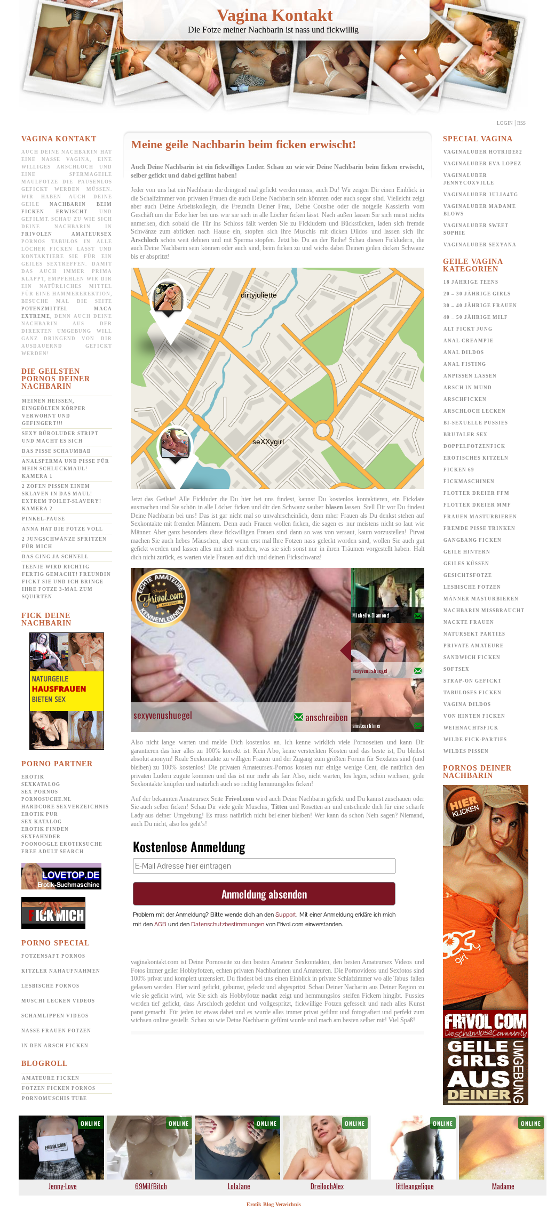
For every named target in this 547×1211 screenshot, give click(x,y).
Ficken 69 (458, 469)
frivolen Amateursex (66, 234)
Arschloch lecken (474, 411)
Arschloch (144, 240)
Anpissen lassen (470, 376)
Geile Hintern (466, 552)
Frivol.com (239, 799)
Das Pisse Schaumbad (56, 451)
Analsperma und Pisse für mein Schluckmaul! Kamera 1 (65, 469)
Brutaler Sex (465, 434)
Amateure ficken (51, 1078)
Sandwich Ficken (472, 657)
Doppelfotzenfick (474, 446)
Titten (279, 807)
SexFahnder (41, 836)
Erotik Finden (45, 829)
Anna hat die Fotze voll (62, 529)
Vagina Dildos (467, 704)
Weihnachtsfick (470, 728)
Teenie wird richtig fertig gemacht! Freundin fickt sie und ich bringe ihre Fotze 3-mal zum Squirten (66, 581)
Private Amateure (473, 645)
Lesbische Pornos (50, 986)
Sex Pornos (39, 792)
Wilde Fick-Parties (475, 739)
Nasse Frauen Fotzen (56, 1030)
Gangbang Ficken (472, 540)
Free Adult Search (52, 851)
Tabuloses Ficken (472, 692)
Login (505, 123)
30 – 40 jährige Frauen (480, 305)
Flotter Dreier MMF (477, 505)
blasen (334, 507)
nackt (269, 995)
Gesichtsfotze (467, 575)
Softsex (456, 669)
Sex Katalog (41, 821)
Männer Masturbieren (481, 599)
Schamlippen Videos (55, 1015)
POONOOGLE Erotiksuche (61, 844)
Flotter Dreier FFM (476, 493)
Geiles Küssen (466, 563)
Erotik (32, 777)
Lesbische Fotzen (472, 587)
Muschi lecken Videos (58, 1001)
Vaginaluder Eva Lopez (482, 163)
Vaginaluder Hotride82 (482, 152)
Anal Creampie (468, 340)
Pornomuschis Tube (54, 1098)
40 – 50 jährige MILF (475, 317)
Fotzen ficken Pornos (59, 1088)
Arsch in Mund (467, 387)
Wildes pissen (466, 751)
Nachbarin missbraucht (484, 610)
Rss (521, 123)
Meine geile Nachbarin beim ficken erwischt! (243, 144)
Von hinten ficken (474, 716)
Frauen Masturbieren (480, 516)
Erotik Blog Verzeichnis (274, 1204)
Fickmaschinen (469, 481)
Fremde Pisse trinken (479, 528)
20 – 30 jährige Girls (477, 293)
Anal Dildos (463, 352)
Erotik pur (39, 814)
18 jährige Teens (470, 282)
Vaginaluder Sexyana (480, 244)
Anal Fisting (464, 364)
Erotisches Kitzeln (476, 458)
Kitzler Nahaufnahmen (60, 971)
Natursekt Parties (474, 634)
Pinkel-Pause (43, 519)
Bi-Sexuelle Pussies (475, 423)
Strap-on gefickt (472, 681)
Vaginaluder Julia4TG (480, 194)
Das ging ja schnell (55, 556)
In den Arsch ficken (55, 1045)
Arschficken (465, 399)
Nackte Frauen (468, 622)
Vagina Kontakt (275, 15)
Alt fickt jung (468, 329)
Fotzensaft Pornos (53, 956)
